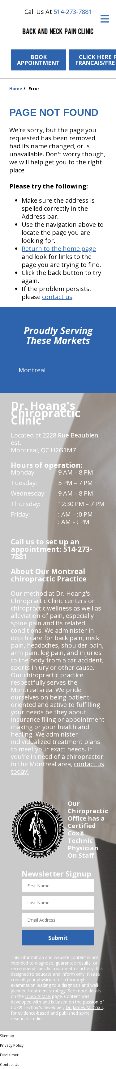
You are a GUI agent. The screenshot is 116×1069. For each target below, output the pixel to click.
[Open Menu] (105, 19)
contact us (57, 297)
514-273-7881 (73, 11)
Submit (58, 937)
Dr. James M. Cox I (84, 1007)
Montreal (32, 370)
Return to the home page (59, 248)
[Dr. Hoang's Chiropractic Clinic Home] (58, 31)
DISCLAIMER (38, 996)
